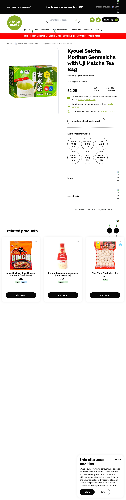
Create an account (100, 170)
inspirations (76, 30)
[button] (115, 7)
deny (102, 492)
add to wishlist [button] (111, 89)
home (12, 43)
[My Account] (98, 19)
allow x (118, 459)
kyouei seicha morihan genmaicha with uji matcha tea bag (50, 43)
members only (62, 30)
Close (119, 110)
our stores (11, 7)
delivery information (86, 99)
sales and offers (47, 30)
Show (115, 138)
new (36, 30)
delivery (98, 30)
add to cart (21, 295)
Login (94, 147)
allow (87, 492)
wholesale (88, 30)
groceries (32, 20)
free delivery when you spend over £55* (64, 7)
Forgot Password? (94, 156)
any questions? (24, 7)
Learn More (111, 485)
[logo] (14, 22)
